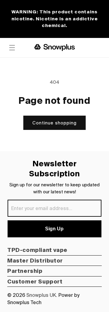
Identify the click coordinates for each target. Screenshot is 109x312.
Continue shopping (54, 122)
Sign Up (54, 228)
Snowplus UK (41, 295)
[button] (12, 47)
